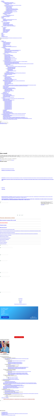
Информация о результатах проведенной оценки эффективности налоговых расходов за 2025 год (15, 413)
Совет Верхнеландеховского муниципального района (7, 229)
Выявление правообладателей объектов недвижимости (7, 232)
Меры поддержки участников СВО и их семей (8, 220)
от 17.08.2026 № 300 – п (5, 414)
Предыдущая (1, 123)
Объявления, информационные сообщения (7, 217)
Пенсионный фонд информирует (4, 239)
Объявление (3, 187)
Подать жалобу (5, 317)
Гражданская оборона (4, 222)
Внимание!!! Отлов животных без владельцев (8, 170)
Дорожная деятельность (3, 243)
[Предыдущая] (0, 201)
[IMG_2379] (22, 151)
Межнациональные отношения (4, 236)
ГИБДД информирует (3, 240)
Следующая (5, 123)
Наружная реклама (3, 227)
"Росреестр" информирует (3, 242)
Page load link (42, 204)
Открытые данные (3, 225)
